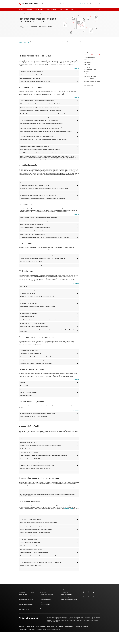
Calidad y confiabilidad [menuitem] (51, 9)
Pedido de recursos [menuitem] (64, 9)
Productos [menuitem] (21, 9)
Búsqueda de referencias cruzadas (47, 597)
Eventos (20, 602)
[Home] (28, 4)
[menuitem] (99, 9)
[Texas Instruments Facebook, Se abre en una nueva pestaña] (88, 592)
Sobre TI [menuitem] (72, 9)
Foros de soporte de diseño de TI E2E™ (48, 594)
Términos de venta (50, 626)
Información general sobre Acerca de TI (27, 592)
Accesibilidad (21, 626)
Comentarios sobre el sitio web (81, 626)
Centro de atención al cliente (46, 599)
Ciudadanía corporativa (24, 609)
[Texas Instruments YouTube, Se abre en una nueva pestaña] (93, 597)
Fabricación (21, 607)
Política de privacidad (40, 626)
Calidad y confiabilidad (32, 13)
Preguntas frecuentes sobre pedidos (69, 599)
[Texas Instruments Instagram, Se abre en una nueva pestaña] (83, 592)
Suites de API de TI (65, 592)
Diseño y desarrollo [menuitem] (39, 9)
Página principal (22, 13)
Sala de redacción (22, 597)
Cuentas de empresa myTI (67, 594)
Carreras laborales (23, 594)
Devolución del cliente (68, 508)
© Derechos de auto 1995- (25, 629)
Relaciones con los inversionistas (26, 604)
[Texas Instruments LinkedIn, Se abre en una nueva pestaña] (83, 597)
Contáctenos (43, 592)
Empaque (42, 602)
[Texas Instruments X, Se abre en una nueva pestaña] (93, 592)
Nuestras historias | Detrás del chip (26, 599)
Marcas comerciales (69, 626)
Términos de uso (59, 626)
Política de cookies (30, 626)
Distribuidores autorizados (67, 602)
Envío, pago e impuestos (66, 597)
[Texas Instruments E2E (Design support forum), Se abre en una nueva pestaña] (88, 597)
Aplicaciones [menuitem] (29, 9)
